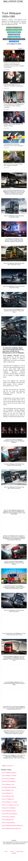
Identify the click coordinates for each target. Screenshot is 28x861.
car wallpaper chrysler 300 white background (14, 39)
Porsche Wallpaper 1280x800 (9, 775)
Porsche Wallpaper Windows (9, 811)
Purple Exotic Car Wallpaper (9, 808)
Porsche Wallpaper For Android (9, 802)
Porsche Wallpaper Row (8, 819)
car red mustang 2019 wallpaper (14, 30)
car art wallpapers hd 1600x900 (14, 27)
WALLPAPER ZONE (13, 1)
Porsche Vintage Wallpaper (8, 822)
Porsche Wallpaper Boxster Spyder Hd (11, 828)
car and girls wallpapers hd (14, 32)
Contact (12, 851)
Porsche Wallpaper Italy (7, 790)
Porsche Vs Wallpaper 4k (8, 799)
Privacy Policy (20, 851)
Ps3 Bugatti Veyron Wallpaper (9, 787)
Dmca (6, 851)
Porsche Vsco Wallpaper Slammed (10, 805)
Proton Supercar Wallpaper (8, 778)
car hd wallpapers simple (14, 37)
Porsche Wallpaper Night (8, 796)
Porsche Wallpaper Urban (8, 784)
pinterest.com (10, 765)
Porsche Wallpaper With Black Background (12, 825)
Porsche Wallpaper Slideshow (9, 772)
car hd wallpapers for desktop (14, 44)
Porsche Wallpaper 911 (7, 793)
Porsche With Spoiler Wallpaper (9, 813)
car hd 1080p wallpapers (14, 34)
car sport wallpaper (14, 41)
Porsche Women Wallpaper (8, 816)
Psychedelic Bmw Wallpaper (9, 781)
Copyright (14, 853)
